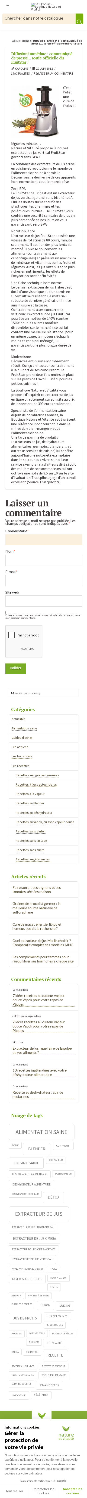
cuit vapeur (56, 1159)
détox (53, 1197)
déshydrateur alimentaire (32, 1184)
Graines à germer (38, 1295)
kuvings (17, 1333)
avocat (15, 1145)
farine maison (58, 1278)
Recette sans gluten (23, 1374)
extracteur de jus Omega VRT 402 (33, 1249)
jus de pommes (55, 1324)
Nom (10, 551)
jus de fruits (25, 1318)
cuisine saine (26, 1162)
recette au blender (23, 1366)
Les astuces (20, 747)
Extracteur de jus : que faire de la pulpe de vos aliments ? (42, 1050)
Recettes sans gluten (30, 831)
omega (15, 1352)
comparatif (63, 1145)
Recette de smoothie (53, 1366)
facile (54, 1268)
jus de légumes (57, 1316)
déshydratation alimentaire (29, 1174)
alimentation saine (42, 1132)
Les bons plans (22, 756)
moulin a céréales (62, 1333)
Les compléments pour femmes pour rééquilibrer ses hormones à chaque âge (43, 959)
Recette (55, 1355)
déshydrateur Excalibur (25, 1194)
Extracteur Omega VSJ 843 (27, 1269)
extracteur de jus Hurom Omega (32, 1227)
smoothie (19, 1395)
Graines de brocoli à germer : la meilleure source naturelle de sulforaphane (37, 907)
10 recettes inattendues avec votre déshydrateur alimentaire (40, 1072)
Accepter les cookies (72, 1491)
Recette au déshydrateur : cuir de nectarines (38, 1094)
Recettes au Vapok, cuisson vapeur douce (45, 822)
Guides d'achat (22, 737)
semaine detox (49, 1385)
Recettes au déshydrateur (34, 813)
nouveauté (54, 1343)
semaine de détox (21, 1383)
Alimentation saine (24, 728)
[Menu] (7, 4)
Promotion (32, 1352)
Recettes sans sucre (30, 850)
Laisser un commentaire (55, 74)
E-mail (11, 571)
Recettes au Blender (30, 803)
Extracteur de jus (38, 1213)
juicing (65, 1305)
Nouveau (34, 1341)
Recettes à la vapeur (30, 794)
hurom (45, 1305)
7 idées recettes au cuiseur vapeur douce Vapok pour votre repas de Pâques (39, 999)
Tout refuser (14, 1491)
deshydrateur (63, 1173)
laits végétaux (37, 1333)
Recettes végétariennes (33, 859)
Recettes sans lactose (31, 840)
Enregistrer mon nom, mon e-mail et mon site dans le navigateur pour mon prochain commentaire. (42, 616)
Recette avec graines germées (37, 775)
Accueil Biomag (21, 40)
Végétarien (41, 1394)
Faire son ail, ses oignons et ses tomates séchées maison (37, 889)
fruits (54, 1286)
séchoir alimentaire (54, 1375)
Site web (12, 592)
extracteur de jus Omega (34, 1238)
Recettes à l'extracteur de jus (36, 784)
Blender (36, 1148)
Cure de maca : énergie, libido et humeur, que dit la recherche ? (37, 926)
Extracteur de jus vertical (32, 1259)
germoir (16, 1295)
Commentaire (17, 531)
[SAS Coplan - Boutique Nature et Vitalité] (48, 7)
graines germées (22, 1304)
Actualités (21, 74)
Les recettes (20, 766)
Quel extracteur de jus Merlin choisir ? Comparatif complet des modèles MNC (43, 942)
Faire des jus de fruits (27, 1279)
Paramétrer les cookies (43, 1491)
